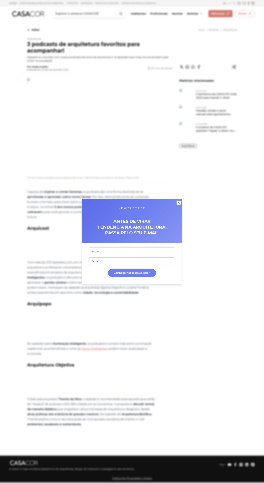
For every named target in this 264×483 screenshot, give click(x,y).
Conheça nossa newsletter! (132, 273)
